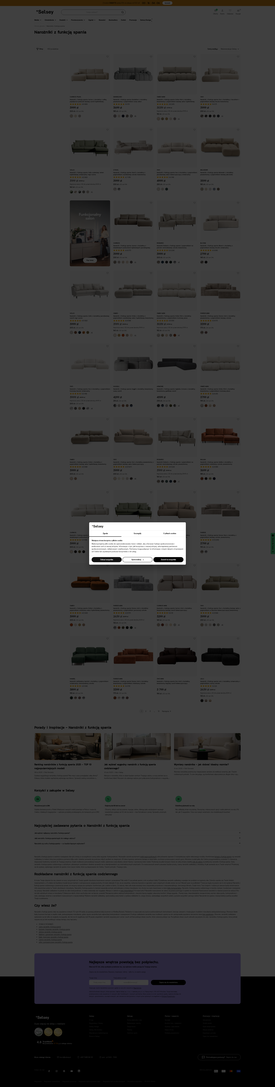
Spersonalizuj (136, 560)
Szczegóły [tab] (137, 533)
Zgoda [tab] (105, 533)
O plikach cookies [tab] (169, 533)
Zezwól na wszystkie (168, 560)
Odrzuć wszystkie (106, 560)
